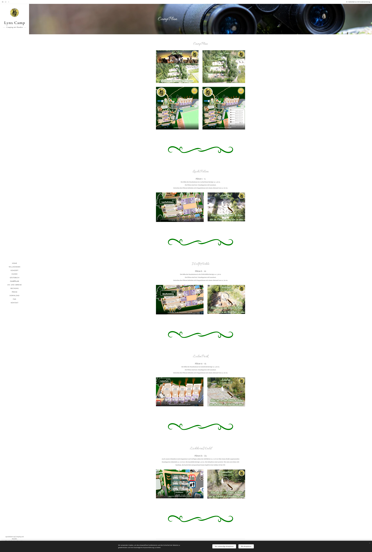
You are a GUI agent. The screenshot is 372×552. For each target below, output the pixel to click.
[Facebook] (2, 2)
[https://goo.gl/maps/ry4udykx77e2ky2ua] (8, 2)
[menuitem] (14, 263)
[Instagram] (5, 2)
